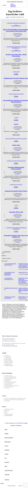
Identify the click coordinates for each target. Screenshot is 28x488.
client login (7, 400)
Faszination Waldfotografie (11, 376)
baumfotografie (8, 359)
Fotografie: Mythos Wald (16, 212)
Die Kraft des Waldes (9, 383)
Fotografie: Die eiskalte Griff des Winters (16, 191)
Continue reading (16, 90)
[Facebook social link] (22, 5)
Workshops (7, 410)
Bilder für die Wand (9, 409)
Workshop (18, 25)
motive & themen (8, 360)
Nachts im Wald (8, 384)
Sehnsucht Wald (8, 379)
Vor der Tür (7, 387)
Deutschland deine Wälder (10, 381)
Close (3, 253)
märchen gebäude (9, 361)
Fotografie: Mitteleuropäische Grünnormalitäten (16, 168)
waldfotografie (8, 356)
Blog (6, 411)
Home (7, 17)
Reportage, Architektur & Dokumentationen (14, 399)
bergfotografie (8, 357)
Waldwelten (7, 380)
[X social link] (24, 5)
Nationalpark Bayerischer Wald (11, 385)
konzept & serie (8, 364)
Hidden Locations (9, 375)
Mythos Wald (16, 145)
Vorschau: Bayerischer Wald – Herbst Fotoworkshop (16, 55)
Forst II (16, 124)
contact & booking (9, 414)
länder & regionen (9, 362)
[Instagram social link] (26, 5)
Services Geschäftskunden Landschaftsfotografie (15, 398)
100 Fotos (7, 355)
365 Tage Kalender (9, 386)
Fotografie (13, 25)
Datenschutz (18, 425)
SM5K (25, 423)
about (6, 412)
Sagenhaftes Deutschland (10, 378)
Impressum (13, 425)
